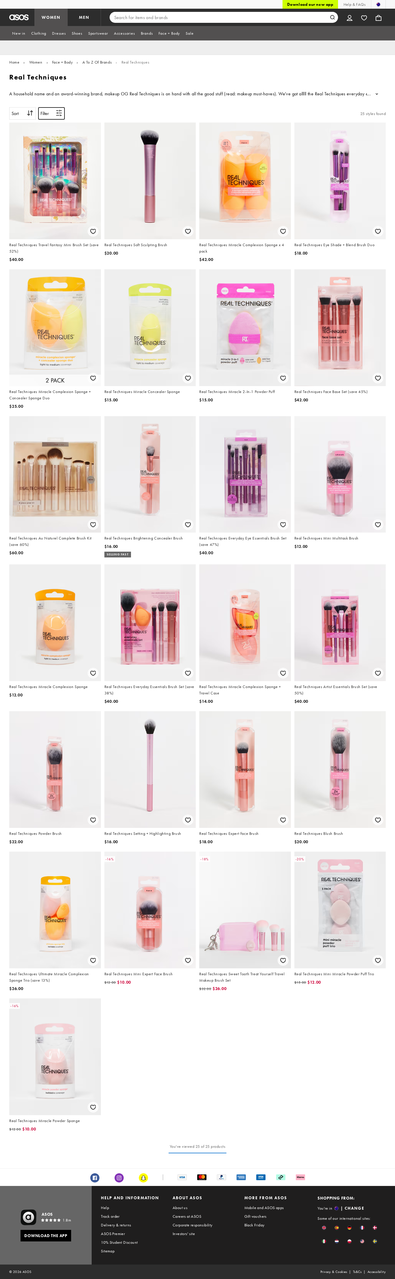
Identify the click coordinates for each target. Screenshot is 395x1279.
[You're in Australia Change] (378, 4)
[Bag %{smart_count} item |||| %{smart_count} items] (378, 17)
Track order (110, 1216)
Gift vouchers (255, 1216)
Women (36, 62)
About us (180, 1207)
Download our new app (310, 4)
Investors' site (184, 1233)
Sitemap (108, 1251)
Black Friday (254, 1225)
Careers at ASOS (187, 1216)
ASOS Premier (113, 1233)
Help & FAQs (355, 4)
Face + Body (62, 62)
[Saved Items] (364, 17)
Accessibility (377, 1271)
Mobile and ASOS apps (264, 1207)
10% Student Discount (119, 1242)
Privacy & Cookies (333, 1271)
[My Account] (349, 17)
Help (105, 1207)
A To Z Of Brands (97, 62)
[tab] (18, 33)
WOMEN (51, 17)
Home (14, 62)
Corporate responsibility (193, 1225)
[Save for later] (93, 231)
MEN (84, 17)
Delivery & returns (116, 1225)
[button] (324, 1228)
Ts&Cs (357, 1271)
